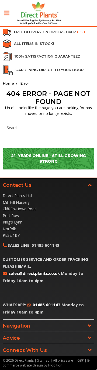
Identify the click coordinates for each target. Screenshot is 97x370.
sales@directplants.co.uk (34, 273)
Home (8, 83)
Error (24, 83)
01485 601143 (46, 304)
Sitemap (43, 360)
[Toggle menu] (6, 13)
